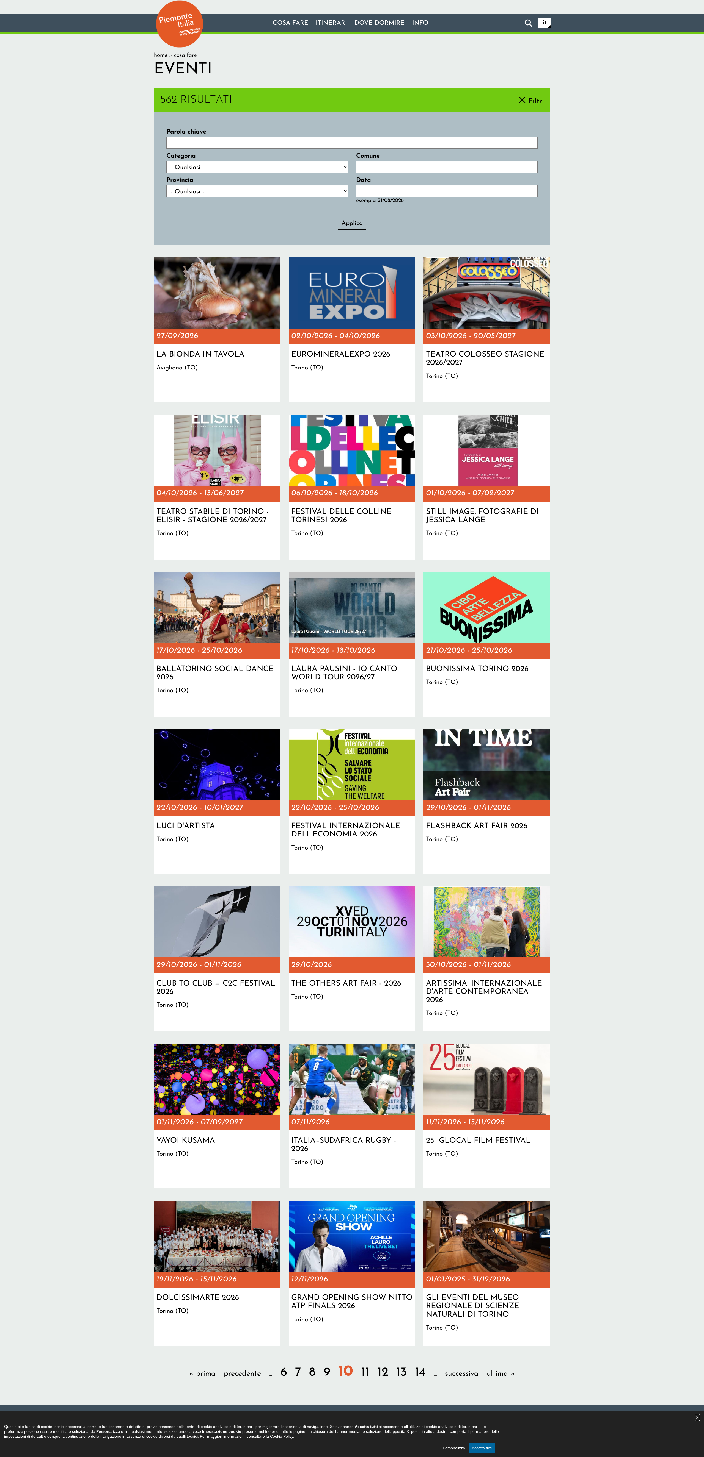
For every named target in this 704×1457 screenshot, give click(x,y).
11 (365, 1372)
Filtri (536, 101)
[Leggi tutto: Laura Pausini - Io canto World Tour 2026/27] (352, 644)
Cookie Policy (281, 1436)
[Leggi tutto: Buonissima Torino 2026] (487, 644)
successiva (462, 1374)
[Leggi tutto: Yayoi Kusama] (217, 1116)
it (545, 23)
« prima (202, 1374)
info (420, 23)
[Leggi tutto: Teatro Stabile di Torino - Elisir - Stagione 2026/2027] (217, 487)
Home (160, 55)
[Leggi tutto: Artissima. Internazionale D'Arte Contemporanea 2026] (487, 958)
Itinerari (331, 23)
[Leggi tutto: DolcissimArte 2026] (217, 1273)
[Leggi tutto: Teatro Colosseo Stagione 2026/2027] (487, 329)
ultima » (501, 1374)
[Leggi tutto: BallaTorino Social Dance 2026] (217, 644)
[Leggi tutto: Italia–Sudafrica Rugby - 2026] (352, 1116)
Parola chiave (186, 132)
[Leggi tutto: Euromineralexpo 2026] (352, 329)
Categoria (181, 156)
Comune (368, 156)
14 (420, 1372)
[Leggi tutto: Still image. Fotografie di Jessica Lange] (487, 487)
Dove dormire (379, 23)
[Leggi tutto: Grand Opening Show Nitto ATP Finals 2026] (352, 1273)
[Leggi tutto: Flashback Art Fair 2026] (487, 801)
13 (401, 1372)
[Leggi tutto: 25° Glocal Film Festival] (487, 1116)
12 (383, 1372)
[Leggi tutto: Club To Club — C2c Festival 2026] (217, 958)
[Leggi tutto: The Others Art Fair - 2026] (352, 958)
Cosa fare (290, 23)
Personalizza (454, 1448)
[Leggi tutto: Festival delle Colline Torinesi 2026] (352, 487)
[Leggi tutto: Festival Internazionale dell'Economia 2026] (352, 801)
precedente (242, 1374)
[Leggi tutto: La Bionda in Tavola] (217, 329)
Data (363, 180)
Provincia (179, 180)
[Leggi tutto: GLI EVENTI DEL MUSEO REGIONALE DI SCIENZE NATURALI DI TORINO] (487, 1273)
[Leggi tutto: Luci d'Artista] (217, 801)
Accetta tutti (482, 1448)
